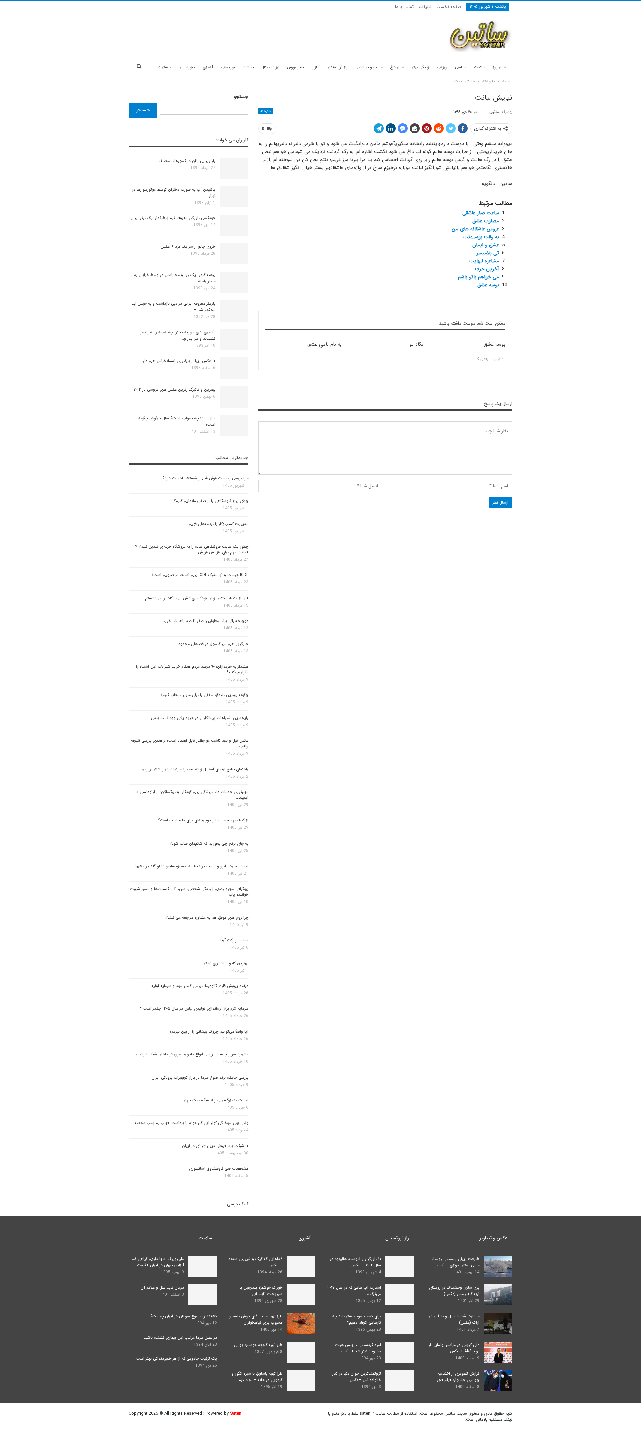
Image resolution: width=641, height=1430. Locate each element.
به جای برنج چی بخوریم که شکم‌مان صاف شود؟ (209, 843)
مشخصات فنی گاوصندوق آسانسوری (218, 1168)
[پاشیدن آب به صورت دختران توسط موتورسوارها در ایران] (234, 197)
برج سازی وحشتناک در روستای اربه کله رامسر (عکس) (454, 1290)
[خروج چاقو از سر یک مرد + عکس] (234, 254)
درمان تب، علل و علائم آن (162, 1287)
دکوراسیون (186, 67)
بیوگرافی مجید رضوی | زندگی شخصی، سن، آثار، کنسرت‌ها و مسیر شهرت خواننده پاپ (189, 892)
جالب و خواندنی (368, 67)
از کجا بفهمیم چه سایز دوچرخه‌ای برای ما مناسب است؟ (203, 820)
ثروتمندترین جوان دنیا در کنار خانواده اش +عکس (356, 1376)
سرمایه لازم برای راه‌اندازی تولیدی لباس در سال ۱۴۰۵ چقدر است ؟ (194, 1008)
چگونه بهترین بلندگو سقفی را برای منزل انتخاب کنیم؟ (204, 695)
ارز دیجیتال (270, 67)
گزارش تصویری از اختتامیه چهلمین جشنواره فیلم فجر (458, 1376)
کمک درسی (237, 1204)
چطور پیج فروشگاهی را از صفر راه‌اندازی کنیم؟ (211, 501)
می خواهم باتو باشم (478, 277)
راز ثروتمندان (337, 67)
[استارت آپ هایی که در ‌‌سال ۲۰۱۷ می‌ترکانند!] (399, 1295)
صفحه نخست (448, 6)
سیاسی (460, 67)
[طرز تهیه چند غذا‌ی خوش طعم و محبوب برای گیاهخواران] (301, 1323)
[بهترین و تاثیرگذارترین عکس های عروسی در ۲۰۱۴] (234, 397)
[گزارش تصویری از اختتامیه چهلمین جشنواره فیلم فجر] (498, 1381)
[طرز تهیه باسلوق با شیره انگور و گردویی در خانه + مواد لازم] (301, 1381)
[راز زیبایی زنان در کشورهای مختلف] (234, 168)
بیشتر (166, 67)
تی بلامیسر (488, 253)
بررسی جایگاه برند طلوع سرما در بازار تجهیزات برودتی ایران (200, 1077)
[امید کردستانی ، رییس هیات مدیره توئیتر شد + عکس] (399, 1352)
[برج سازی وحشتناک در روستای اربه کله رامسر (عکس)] (498, 1295)
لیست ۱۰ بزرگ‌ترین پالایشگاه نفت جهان (215, 1100)
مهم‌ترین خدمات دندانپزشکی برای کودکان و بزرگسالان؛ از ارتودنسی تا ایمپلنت (192, 795)
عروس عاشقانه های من (475, 229)
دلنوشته (265, 111)
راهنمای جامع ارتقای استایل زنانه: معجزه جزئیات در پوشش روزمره (194, 769)
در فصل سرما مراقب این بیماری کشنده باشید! (180, 1337)
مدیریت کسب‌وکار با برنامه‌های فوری (218, 524)
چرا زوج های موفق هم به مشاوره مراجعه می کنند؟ (207, 917)
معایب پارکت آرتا (234, 940)
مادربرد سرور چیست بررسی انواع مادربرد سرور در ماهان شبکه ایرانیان (192, 1054)
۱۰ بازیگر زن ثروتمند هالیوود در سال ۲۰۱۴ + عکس (355, 1262)
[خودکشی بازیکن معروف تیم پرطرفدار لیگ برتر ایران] (234, 225)
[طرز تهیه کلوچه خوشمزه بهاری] (301, 1352)
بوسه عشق (488, 285)
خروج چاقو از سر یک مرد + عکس (188, 246)
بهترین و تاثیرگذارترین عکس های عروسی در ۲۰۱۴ (174, 389)
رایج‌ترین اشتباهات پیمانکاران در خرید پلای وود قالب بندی (199, 718)
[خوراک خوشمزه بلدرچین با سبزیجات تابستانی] (301, 1295)
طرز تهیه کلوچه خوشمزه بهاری (258, 1345)
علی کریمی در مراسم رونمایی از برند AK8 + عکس (454, 1348)
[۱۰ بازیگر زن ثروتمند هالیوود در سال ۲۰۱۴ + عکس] (399, 1266)
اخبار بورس (296, 67)
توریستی (228, 67)
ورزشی (442, 67)
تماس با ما (404, 6)
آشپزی (208, 67)
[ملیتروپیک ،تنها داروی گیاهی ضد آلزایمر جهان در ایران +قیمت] (202, 1266)
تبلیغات (425, 6)
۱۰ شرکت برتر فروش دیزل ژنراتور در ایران (215, 1146)
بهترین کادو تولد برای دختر (226, 963)
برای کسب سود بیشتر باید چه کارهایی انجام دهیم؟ (356, 1319)
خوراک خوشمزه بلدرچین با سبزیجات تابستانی (261, 1290)
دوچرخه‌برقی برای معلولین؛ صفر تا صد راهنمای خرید (205, 621)
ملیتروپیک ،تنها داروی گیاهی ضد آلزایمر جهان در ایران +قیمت (157, 1262)
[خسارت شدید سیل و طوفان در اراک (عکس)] (498, 1323)
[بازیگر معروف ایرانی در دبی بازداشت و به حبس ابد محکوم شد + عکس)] (234, 311)
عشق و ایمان (485, 245)
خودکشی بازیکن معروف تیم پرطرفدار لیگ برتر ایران (173, 218)
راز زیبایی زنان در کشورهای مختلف (186, 161)
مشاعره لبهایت (484, 261)
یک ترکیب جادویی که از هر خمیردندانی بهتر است (176, 1358)
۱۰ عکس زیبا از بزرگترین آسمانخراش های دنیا (178, 361)
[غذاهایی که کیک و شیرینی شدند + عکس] (301, 1266)
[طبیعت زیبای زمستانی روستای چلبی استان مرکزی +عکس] (498, 1266)
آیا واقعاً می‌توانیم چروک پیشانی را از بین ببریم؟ (208, 1031)
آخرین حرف (487, 269)
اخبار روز (499, 67)
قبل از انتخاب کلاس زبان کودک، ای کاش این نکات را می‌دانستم (196, 598)
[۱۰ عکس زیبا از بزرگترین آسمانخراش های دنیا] (234, 368)
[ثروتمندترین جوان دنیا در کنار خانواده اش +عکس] (399, 1381)
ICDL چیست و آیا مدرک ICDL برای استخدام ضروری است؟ (199, 575)
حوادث (248, 67)
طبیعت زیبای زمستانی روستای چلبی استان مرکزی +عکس (454, 1262)
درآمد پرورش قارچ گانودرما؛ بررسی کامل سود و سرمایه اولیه (199, 986)
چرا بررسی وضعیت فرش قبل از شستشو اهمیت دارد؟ (205, 478)
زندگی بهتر (420, 67)
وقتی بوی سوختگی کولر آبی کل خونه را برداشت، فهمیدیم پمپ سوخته (191, 1123)
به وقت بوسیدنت (481, 237)
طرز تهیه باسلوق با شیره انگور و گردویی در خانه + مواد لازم (257, 1376)
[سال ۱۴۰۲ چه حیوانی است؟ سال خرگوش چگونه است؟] (234, 425)
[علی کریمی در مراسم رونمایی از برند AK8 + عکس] (498, 1352)
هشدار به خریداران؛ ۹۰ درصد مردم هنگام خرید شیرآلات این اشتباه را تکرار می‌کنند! (192, 669)
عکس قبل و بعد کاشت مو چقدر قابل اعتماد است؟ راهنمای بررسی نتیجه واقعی (189, 743)
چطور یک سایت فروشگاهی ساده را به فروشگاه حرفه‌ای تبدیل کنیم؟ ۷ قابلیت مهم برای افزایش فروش (191, 549)
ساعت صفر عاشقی (480, 213)
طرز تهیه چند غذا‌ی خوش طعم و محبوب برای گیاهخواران (255, 1319)
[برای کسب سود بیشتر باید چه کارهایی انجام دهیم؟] (399, 1323)
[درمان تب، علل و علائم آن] (202, 1295)
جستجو (241, 96)
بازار (315, 67)
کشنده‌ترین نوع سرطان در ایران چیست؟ (183, 1316)
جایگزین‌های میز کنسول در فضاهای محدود (213, 644)
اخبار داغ (397, 67)
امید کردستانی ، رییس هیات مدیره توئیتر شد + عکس (358, 1348)
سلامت (479, 67)
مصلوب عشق (485, 221)
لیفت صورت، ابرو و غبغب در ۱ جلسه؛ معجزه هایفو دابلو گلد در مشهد (191, 866)
